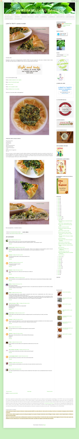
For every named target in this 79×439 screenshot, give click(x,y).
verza (22, 233)
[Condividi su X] (25, 232)
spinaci (13, 233)
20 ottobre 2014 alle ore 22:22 (17, 319)
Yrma (10, 369)
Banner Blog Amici (14, 14)
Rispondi (10, 251)
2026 (58, 198)
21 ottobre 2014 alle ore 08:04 (17, 333)
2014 (58, 215)
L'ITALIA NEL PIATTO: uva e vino (63, 251)
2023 (58, 202)
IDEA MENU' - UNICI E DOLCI (27, 16)
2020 (58, 206)
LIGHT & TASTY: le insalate (67, 334)
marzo (59, 265)
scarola (10, 233)
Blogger (44, 424)
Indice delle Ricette (18, 18)
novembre (60, 218)
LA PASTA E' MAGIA (9, 18)
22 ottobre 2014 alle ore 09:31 (16, 369)
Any (9, 239)
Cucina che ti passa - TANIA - (14, 303)
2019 (58, 208)
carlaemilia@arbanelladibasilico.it (49, 403)
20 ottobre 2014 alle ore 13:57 (18, 262)
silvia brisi (10, 262)
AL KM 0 (37, 16)
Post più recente (9, 391)
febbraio (59, 266)
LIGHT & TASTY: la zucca (66, 304)
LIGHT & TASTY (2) (70, 16)
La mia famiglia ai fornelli (13, 356)
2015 (58, 214)
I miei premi (32, 14)
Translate (64, 56)
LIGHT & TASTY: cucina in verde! (63, 230)
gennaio (59, 268)
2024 (58, 201)
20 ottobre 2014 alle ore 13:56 (17, 254)
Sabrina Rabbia (11, 277)
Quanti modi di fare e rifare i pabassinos (65, 243)
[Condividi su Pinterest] (27, 232)
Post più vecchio (49, 391)
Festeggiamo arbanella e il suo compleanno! (63, 249)
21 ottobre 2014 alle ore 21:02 (17, 362)
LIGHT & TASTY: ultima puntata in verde (65, 223)
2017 (58, 211)
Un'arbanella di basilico (68, 23)
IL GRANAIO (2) (51, 16)
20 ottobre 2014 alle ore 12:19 (16, 239)
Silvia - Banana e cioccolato (14, 349)
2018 (58, 209)
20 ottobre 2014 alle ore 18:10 (24, 303)
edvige (10, 292)
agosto (59, 258)
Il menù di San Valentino (66, 292)
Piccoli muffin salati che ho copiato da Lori (66, 322)
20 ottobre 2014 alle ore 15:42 (20, 277)
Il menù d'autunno (61, 254)
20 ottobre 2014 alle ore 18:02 (17, 292)
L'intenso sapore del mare (59, 14)
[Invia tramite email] (23, 232)
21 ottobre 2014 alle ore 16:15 (23, 356)
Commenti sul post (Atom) (13, 393)
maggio (59, 262)
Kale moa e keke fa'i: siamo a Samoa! (64, 232)
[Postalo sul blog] (24, 232)
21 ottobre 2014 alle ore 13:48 (17, 342)
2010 (58, 274)
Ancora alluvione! (61, 247)
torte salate (16, 233)
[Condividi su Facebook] (26, 232)
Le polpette (68, 14)
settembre (60, 256)
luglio (59, 259)
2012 (58, 271)
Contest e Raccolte (24, 14)
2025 (58, 199)
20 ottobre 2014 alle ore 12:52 (20, 247)
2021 (58, 205)
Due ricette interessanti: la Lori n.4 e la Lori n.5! (67, 328)
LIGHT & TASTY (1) (60, 16)
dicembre (60, 216)
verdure (19, 233)
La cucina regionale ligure (47, 14)
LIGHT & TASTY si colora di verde (64, 242)
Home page (7, 14)
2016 (58, 212)
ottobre (59, 219)
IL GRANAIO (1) (43, 16)
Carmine (10, 362)
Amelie (10, 342)
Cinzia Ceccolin (11, 247)
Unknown (10, 254)
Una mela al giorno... (9, 16)
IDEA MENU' (17, 16)
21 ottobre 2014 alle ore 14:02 (24, 349)
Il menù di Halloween (61, 238)
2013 (58, 270)
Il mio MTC (38, 14)
